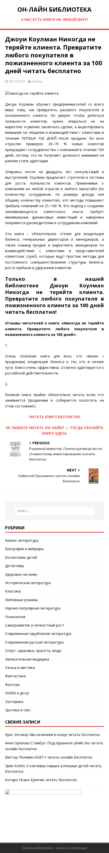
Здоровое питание (21, 574)
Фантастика (15, 676)
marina (37, 81)
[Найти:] (54, 511)
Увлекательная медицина (27, 659)
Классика (13, 591)
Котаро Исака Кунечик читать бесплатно (41, 779)
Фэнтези (12, 684)
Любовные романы (21, 599)
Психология (15, 616)
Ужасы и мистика (20, 667)
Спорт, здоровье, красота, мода (33, 650)
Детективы (14, 565)
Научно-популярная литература (32, 608)
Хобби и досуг (17, 693)
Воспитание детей (21, 557)
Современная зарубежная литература (38, 633)
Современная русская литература (34, 642)
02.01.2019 (17, 81)
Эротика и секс (18, 710)
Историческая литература (28, 582)
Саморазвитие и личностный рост (34, 625)
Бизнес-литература (21, 540)
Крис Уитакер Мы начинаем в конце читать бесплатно (52, 734)
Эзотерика (14, 701)
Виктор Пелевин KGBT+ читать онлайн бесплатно (49, 757)
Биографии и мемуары (24, 548)
